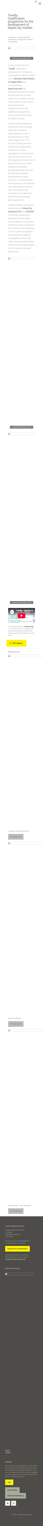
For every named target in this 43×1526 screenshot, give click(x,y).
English (7, 1450)
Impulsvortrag (28, 626)
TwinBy (11, 68)
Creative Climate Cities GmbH (14, 1226)
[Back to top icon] (38, 1521)
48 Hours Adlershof (14, 1018)
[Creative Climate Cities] (36, 3)
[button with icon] (7, 1503)
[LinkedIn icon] (20, 1518)
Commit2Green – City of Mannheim (19, 1205)
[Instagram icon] (23, 1518)
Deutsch (8, 1453)
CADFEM (30, 211)
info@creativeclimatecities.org (15, 1259)
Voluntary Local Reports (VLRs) (18, 831)
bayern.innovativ (15, 88)
